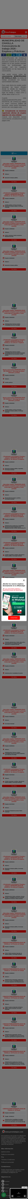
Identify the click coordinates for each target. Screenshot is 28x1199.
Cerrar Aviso (14, 617)
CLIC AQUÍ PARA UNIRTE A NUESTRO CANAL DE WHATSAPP (13, 589)
